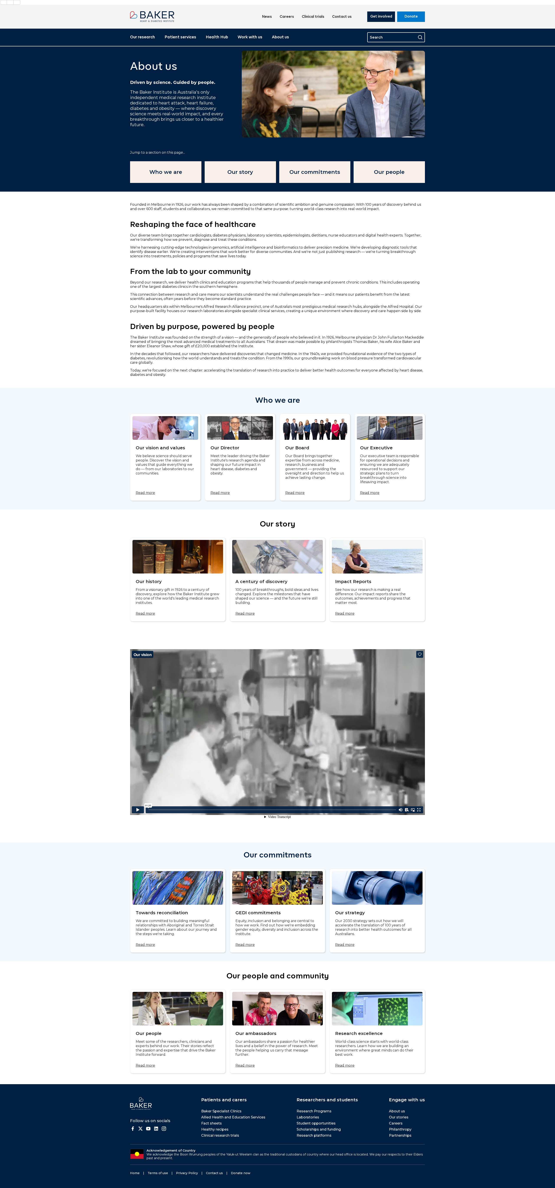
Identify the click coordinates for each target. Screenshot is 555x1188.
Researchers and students (327, 1099)
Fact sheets (211, 1123)
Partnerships (400, 1135)
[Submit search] (420, 37)
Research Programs (314, 1111)
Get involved (381, 16)
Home (135, 1173)
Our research (142, 37)
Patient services (180, 37)
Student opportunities (316, 1123)
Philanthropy (400, 1129)
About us (280, 37)
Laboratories (308, 1117)
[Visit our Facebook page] (132, 1128)
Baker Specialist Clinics (221, 1111)
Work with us (250, 37)
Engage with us (407, 1099)
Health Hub (217, 37)
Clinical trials (313, 17)
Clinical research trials (220, 1135)
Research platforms (314, 1135)
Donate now (240, 1173)
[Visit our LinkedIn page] (156, 1128)
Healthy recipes (215, 1129)
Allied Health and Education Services (233, 1117)
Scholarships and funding (319, 1129)
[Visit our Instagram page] (163, 1128)
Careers (287, 17)
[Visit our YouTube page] (148, 1128)
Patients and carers (224, 1099)
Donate (411, 16)
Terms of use (158, 1173)
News (267, 17)
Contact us (342, 17)
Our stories (398, 1117)
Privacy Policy (187, 1173)
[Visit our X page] (140, 1128)
